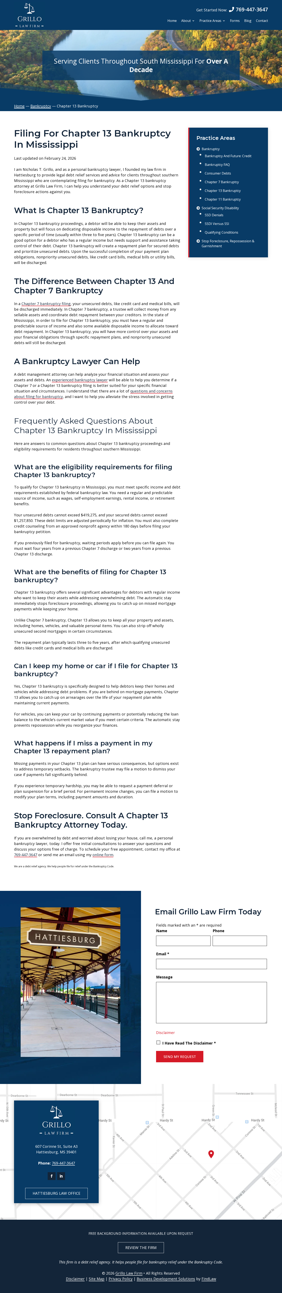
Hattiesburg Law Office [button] (56, 1193)
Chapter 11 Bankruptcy (223, 199)
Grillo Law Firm (128, 1273)
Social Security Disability (220, 208)
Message (164, 977)
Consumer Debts (218, 173)
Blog (247, 21)
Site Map (96, 1278)
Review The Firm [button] (140, 1247)
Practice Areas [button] (210, 21)
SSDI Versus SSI (217, 223)
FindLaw (208, 1278)
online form (102, 854)
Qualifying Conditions (221, 232)
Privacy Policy (121, 1278)
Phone (218, 930)
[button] (278, 1263)
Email (162, 953)
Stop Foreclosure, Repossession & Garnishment (228, 243)
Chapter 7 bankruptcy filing (46, 303)
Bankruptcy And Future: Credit (228, 156)
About (186, 21)
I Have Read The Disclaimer (189, 1043)
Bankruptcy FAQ (217, 164)
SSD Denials (214, 215)
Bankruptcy (211, 149)
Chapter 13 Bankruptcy (223, 190)
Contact (262, 21)
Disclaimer (165, 1032)
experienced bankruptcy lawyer (80, 379)
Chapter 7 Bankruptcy (222, 182)
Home (172, 21)
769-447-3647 (252, 9)
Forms (235, 21)
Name (161, 930)
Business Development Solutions (166, 1278)
